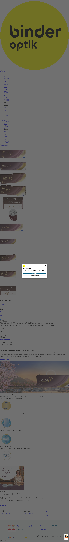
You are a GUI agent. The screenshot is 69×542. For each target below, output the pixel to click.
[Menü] (67, 534)
